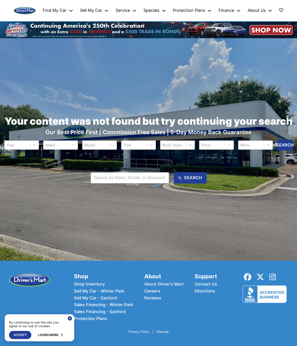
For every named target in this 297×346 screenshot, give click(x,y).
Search (285, 145)
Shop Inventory (89, 284)
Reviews (152, 298)
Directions (205, 291)
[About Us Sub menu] (270, 11)
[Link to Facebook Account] (247, 277)
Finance (226, 10)
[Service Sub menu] (134, 11)
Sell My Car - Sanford (95, 298)
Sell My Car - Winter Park (99, 291)
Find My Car (55, 10)
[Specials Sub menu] (164, 11)
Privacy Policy (139, 331)
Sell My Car (91, 10)
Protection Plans (189, 10)
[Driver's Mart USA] (25, 10)
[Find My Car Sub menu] (71, 11)
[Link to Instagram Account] (272, 277)
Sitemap (162, 331)
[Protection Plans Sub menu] (209, 11)
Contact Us (206, 284)
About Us (257, 10)
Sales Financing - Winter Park (103, 304)
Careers (152, 291)
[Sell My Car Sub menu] (106, 11)
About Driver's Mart (164, 284)
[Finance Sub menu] (238, 11)
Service (123, 10)
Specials (151, 10)
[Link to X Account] (260, 277)
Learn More (48, 335)
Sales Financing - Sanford (100, 311)
